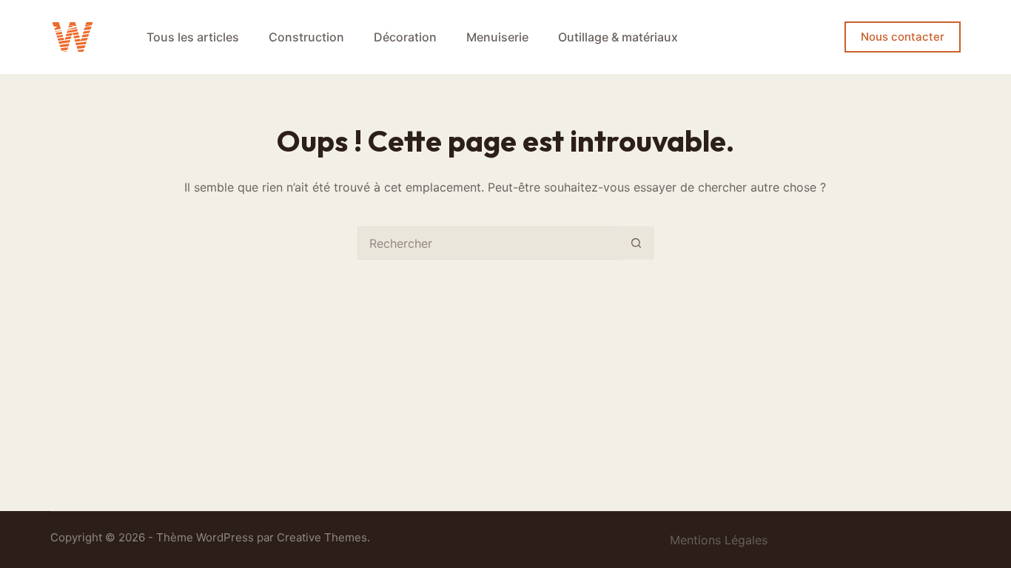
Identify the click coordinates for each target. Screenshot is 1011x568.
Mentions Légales (719, 539)
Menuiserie (497, 37)
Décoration (405, 37)
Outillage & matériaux (618, 37)
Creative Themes (322, 537)
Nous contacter (902, 37)
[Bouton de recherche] (636, 243)
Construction (306, 37)
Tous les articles (193, 37)
